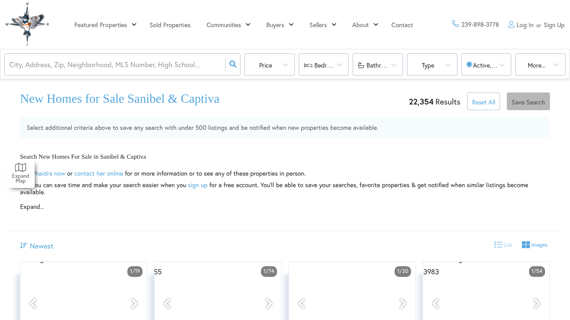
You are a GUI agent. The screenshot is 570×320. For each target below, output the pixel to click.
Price (265, 65)
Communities (224, 24)
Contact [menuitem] (402, 24)
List (507, 244)
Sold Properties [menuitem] (170, 24)
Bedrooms (328, 65)
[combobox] (10, 64)
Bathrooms (381, 65)
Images (538, 244)
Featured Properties (100, 24)
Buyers (275, 24)
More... (537, 65)
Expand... (32, 206)
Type (428, 65)
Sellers (318, 24)
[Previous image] (32, 304)
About (360, 24)
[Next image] (134, 304)
